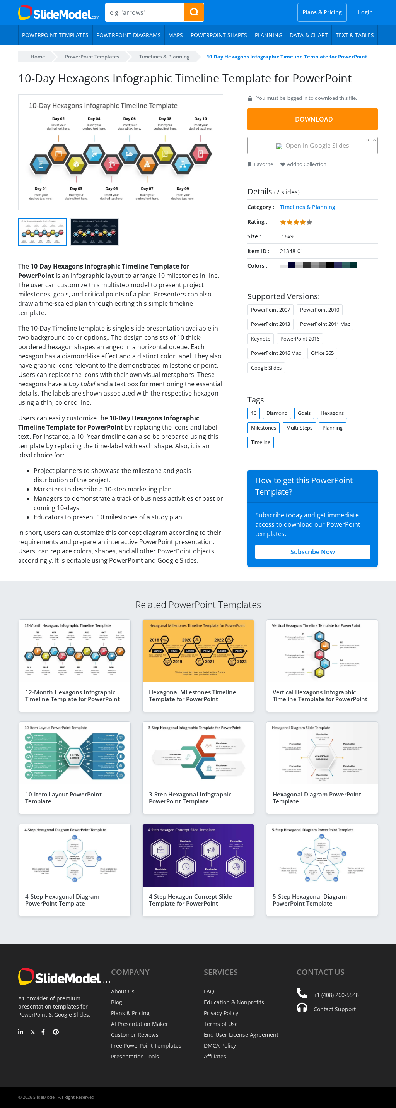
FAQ (209, 991)
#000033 (291, 265)
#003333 (353, 265)
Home (38, 56)
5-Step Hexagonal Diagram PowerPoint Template (310, 899)
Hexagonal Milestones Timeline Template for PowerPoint (192, 695)
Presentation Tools (135, 1056)
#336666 (346, 265)
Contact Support (335, 1009)
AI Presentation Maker (139, 1024)
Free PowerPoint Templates (146, 1045)
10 (253, 412)
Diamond (277, 412)
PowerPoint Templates (92, 56)
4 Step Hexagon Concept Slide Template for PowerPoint (190, 899)
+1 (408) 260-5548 (336, 994)
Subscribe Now (312, 552)
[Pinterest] (56, 1032)
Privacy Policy (221, 1013)
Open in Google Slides (329, 143)
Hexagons (332, 412)
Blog (116, 1002)
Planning (333, 427)
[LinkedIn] (21, 1032)
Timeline (260, 441)
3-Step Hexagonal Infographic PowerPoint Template (190, 797)
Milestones (263, 427)
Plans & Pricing (322, 12)
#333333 (307, 265)
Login (365, 12)
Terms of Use (221, 1024)
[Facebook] (44, 1032)
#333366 (338, 265)
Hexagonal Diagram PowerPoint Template (317, 797)
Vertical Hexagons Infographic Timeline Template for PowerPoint (320, 695)
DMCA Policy (220, 1045)
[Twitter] (33, 1032)
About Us (123, 991)
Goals (304, 412)
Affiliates (215, 1056)
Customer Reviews (135, 1034)
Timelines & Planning (164, 56)
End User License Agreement (241, 1034)
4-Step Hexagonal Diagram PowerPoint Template (62, 899)
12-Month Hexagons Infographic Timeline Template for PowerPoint (72, 695)
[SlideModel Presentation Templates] (58, 12)
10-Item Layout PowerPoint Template (63, 797)
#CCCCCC (299, 265)
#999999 (315, 265)
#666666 (322, 265)
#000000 (330, 265)
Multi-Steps (299, 427)
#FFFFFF (284, 265)
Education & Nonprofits (234, 1002)
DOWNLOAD (314, 119)
